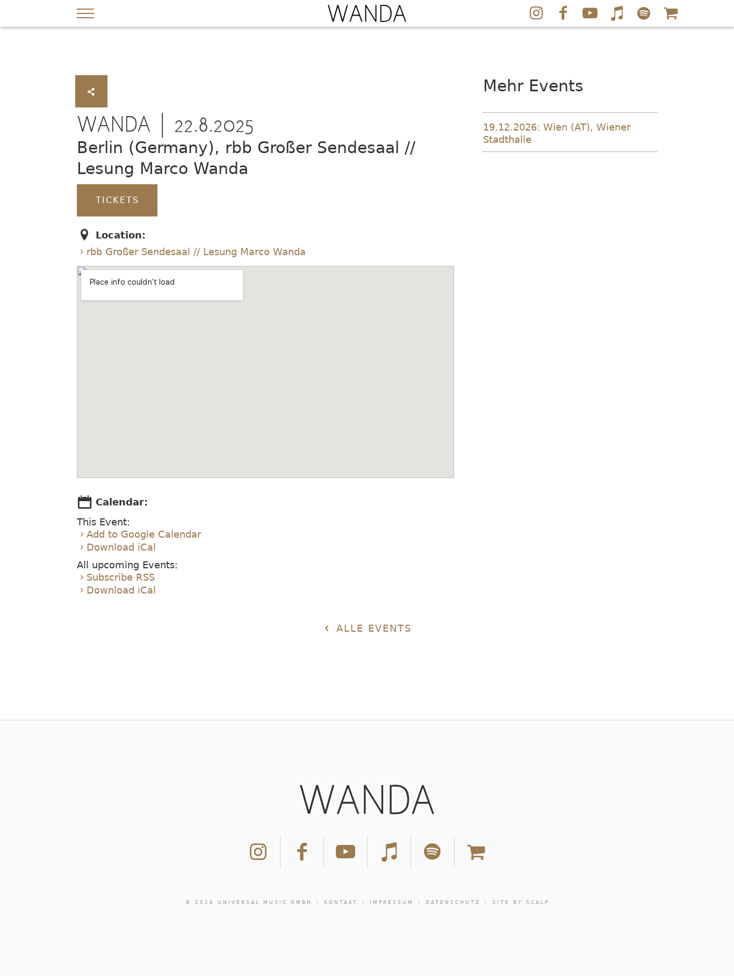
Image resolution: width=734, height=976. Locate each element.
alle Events (372, 628)
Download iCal (121, 547)
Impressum (392, 902)
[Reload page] (367, 13)
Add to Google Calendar (144, 534)
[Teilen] (91, 91)
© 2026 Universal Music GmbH (248, 902)
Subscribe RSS (121, 577)
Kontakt (341, 902)
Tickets (117, 200)
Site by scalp (520, 902)
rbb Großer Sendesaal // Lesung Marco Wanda (196, 251)
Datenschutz (453, 902)
